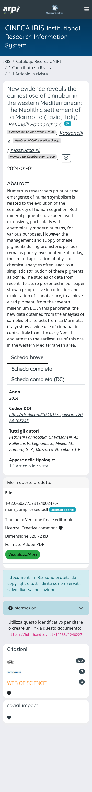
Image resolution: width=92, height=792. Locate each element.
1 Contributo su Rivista (30, 67)
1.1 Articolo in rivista (28, 74)
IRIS (6, 61)
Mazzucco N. (25, 150)
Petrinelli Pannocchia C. (35, 124)
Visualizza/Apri (22, 554)
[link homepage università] (54, 9)
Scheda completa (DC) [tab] (38, 379)
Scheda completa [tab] (32, 368)
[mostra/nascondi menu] (86, 9)
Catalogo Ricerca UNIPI (38, 61)
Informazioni (25, 607)
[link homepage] (14, 9)
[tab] (73, 379)
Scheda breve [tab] (27, 357)
